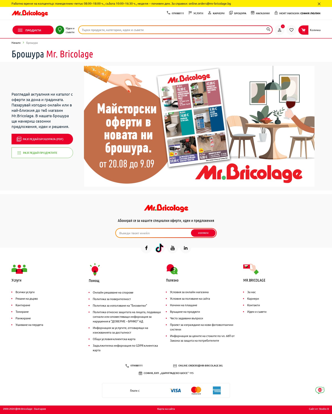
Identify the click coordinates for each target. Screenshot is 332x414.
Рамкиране (23, 318)
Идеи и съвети (256, 311)
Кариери (253, 298)
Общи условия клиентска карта (114, 339)
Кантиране (23, 305)
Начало (16, 42)
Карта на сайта (166, 409)
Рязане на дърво (27, 298)
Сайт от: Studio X (319, 409)
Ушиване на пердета (29, 324)
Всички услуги (25, 292)
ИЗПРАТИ (203, 233)
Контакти (253, 305)
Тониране (22, 311)
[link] (280, 30)
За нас (251, 292)
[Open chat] (320, 390)
